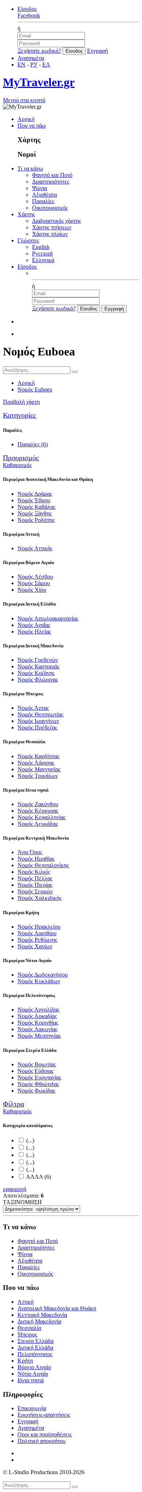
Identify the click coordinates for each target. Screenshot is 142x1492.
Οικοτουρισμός (50, 208)
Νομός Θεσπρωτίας (40, 714)
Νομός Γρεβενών (37, 660)
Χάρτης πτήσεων (51, 227)
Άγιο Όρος (29, 852)
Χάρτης (26, 214)
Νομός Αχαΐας (33, 625)
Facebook (28, 15)
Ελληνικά (43, 260)
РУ (34, 64)
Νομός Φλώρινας (37, 679)
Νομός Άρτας (33, 708)
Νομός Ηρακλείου (38, 927)
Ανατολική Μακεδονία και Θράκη (56, 1308)
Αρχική (26, 119)
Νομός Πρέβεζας (37, 727)
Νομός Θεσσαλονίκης (43, 865)
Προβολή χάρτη (21, 402)
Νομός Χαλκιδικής (39, 898)
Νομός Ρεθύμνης (37, 940)
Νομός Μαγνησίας (38, 769)
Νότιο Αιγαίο (32, 1374)
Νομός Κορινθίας (37, 1023)
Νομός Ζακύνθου (37, 804)
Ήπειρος (27, 1334)
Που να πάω (31, 125)
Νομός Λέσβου (35, 577)
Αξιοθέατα (44, 195)
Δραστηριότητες (50, 181)
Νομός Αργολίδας (38, 1009)
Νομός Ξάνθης (34, 513)
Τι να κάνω (30, 168)
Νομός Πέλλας (34, 878)
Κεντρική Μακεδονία (42, 1315)
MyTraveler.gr (39, 82)
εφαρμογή (14, 1189)
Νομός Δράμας (34, 494)
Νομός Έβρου (33, 500)
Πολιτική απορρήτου (41, 1441)
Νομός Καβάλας (36, 507)
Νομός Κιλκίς (33, 872)
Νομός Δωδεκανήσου (42, 975)
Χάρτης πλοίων (50, 234)
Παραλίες (43, 201)
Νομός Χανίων (34, 946)
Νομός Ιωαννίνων (38, 721)
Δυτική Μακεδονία (39, 1321)
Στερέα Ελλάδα (35, 1341)
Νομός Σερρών (35, 891)
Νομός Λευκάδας (37, 824)
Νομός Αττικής (34, 548)
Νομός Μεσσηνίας (39, 1036)
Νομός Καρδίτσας (38, 756)
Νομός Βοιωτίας (36, 1064)
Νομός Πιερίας (34, 885)
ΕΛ (46, 64)
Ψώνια (39, 188)
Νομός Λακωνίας (37, 1029)
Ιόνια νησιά (30, 1380)
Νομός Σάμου (33, 583)
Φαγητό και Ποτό (52, 175)
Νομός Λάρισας (35, 763)
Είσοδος (27, 9)
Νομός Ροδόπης (36, 520)
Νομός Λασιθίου (36, 933)
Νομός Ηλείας (34, 631)
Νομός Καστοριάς (38, 666)
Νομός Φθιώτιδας (38, 1084)
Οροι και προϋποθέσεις (44, 1434)
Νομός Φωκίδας (36, 1090)
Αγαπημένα (30, 58)
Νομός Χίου (31, 590)
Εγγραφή (97, 51)
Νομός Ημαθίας (36, 859)
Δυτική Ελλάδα (35, 1347)
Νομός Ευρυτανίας (39, 1077)
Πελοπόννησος (34, 1354)
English (41, 247)
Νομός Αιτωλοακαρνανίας (47, 618)
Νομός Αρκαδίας (37, 1016)
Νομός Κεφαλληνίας (41, 817)
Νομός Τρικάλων (37, 776)
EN (21, 64)
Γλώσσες (28, 240)
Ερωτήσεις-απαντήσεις (43, 1415)
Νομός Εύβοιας (35, 1071)
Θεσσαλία (29, 1328)
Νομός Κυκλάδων (38, 981)
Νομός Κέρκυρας (37, 811)
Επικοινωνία (31, 1408)
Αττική (25, 1302)
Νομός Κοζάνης (36, 673)
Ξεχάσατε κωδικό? (39, 51)
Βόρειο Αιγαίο (34, 1367)
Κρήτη (25, 1361)
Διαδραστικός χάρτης (56, 221)
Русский (42, 253)
